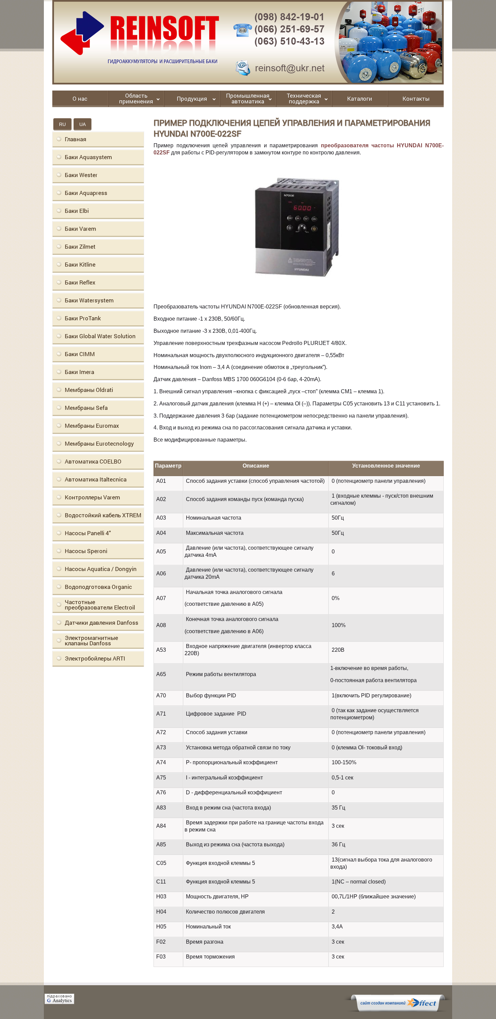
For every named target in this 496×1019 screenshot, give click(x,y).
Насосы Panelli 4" (88, 533)
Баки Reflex (80, 282)
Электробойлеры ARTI (95, 658)
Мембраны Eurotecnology (99, 443)
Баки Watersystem (89, 300)
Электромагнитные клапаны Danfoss (91, 640)
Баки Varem (80, 228)
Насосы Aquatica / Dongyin (101, 569)
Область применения (136, 99)
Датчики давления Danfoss (101, 622)
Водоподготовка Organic (98, 587)
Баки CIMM (80, 354)
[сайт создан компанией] (397, 1010)
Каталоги (359, 99)
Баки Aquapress (86, 193)
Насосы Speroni (86, 551)
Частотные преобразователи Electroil (100, 604)
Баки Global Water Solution (100, 336)
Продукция (192, 99)
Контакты (416, 99)
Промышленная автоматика (248, 99)
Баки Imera (79, 372)
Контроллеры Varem (92, 497)
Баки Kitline (80, 264)
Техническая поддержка (304, 99)
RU (62, 124)
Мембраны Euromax (92, 425)
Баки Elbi (77, 211)
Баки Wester (81, 175)
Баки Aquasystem (88, 157)
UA (82, 124)
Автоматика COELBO (93, 461)
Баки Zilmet (80, 246)
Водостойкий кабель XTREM (103, 515)
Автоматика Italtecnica (96, 479)
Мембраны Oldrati (89, 390)
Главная (75, 139)
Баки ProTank (83, 318)
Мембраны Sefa (86, 408)
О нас (80, 99)
